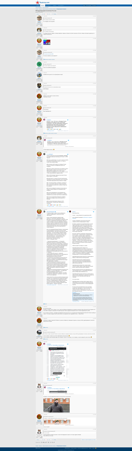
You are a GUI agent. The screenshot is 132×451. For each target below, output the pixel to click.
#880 (95, 429)
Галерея (54, 5)
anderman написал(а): (47, 52)
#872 (95, 151)
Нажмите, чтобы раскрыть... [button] (69, 146)
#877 (95, 341)
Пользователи (61, 5)
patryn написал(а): (47, 107)
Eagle (37, 12)
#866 (95, 72)
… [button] (41, 439)
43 (44, 439)
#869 (95, 105)
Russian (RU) (38, 448)
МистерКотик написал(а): (48, 416)
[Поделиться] (93, 16)
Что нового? (48, 5)
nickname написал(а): (47, 18)
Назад (38, 439)
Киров (41, 91)
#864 (95, 50)
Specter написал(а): (47, 85)
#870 (95, 117)
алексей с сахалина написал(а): (49, 332)
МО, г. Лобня (40, 81)
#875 (95, 318)
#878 (95, 383)
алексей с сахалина (39, 100)
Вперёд (55, 439)
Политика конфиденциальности (82, 448)
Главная (37, 5)
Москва (41, 25)
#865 (95, 62)
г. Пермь (41, 115)
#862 (95, 27)
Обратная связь (67, 448)
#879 (95, 414)
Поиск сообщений (45, 7)
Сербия (41, 36)
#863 (95, 38)
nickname (39, 33)
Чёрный (39, 67)
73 (52, 439)
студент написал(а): (47, 29)
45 (47, 439)
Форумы (42, 5)
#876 (95, 330)
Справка (90, 448)
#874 (95, 306)
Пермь (41, 70)
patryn (39, 88)
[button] (51, 5)
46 (49, 439)
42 (42, 439)
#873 (95, 209)
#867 (95, 83)
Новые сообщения (39, 7)
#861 (95, 16)
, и (51, 133)
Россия (41, 103)
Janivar (39, 335)
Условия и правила (74, 448)
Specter (39, 78)
